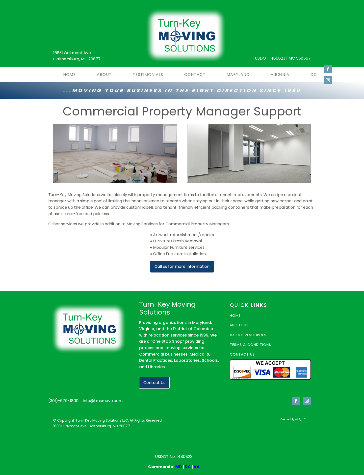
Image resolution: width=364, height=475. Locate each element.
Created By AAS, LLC (293, 419)
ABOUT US (239, 325)
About (104, 74)
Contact (195, 74)
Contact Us (154, 382)
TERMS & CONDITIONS (250, 345)
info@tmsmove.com (103, 401)
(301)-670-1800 (63, 401)
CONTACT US (242, 354)
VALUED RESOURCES (248, 335)
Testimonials (148, 74)
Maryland (238, 74)
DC (314, 74)
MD (178, 467)
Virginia (280, 74)
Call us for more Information (182, 266)
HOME (235, 315)
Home (69, 74)
